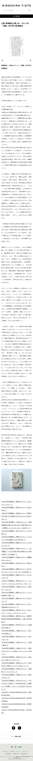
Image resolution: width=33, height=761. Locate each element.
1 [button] (11, 60)
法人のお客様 (11, 751)
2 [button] (14, 60)
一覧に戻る (17, 736)
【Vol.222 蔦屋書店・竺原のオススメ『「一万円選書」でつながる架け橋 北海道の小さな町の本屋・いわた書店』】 (16, 551)
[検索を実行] (29, 11)
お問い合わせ (5, 751)
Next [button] (31, 60)
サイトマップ (18, 751)
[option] (16, 46)
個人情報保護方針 (8, 753)
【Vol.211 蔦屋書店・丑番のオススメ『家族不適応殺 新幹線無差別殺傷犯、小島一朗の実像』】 (16, 619)
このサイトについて (25, 751)
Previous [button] (1, 60)
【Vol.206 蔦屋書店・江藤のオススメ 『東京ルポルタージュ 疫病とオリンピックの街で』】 (16, 651)
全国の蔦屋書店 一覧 (24, 753)
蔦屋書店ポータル (16, 753)
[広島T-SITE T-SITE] (16, 5)
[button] (16, 16)
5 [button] (21, 60)
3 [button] (16, 60)
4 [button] (19, 60)
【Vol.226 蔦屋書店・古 (9, 522)
